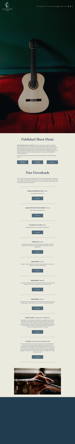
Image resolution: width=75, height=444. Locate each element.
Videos (48, 6)
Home (37, 6)
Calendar (61, 6)
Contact (65, 6)
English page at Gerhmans (22, 162)
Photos (45, 6)
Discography (52, 6)
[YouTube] (70, 6)
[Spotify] (68, 6)
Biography (41, 6)
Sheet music (57, 6)
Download (37, 215)
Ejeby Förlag (52, 162)
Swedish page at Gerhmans (37, 162)
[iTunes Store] (72, 6)
